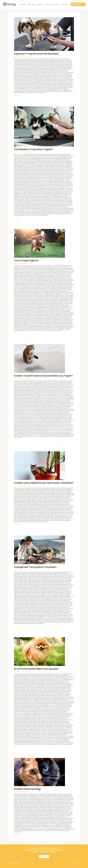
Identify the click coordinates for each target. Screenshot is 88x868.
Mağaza (34, 4)
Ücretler (47, 4)
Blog (52, 4)
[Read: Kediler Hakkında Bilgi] (44, 772)
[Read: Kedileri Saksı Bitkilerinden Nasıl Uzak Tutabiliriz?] (44, 465)
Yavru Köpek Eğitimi (26, 260)
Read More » (17, 95)
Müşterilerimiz (41, 4)
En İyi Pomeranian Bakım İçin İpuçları (36, 668)
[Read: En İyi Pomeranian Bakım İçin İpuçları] (44, 651)
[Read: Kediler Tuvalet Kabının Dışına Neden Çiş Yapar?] (44, 358)
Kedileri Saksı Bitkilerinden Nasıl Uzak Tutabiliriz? (43, 483)
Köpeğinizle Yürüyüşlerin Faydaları (35, 567)
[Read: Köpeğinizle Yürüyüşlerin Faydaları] (44, 549)
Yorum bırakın (17, 56)
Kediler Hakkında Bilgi (27, 789)
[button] (53, 4)
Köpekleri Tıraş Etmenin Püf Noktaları (36, 53)
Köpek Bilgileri (24, 56)
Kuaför (29, 4)
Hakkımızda (23, 4)
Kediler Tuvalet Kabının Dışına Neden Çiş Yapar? (43, 375)
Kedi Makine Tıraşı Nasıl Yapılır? (33, 149)
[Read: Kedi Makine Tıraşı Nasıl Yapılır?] (44, 126)
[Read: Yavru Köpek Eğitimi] (44, 243)
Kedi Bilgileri (23, 152)
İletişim (57, 4)
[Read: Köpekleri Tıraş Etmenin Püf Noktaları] (44, 34)
